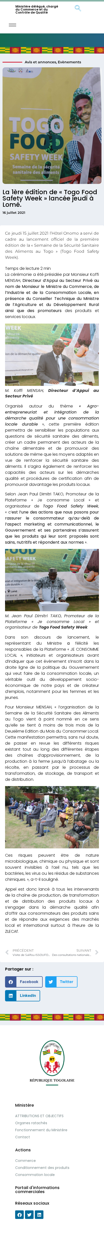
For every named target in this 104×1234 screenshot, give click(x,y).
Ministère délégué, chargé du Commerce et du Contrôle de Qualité (36, 9)
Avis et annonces (40, 62)
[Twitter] (29, 1214)
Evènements (69, 62)
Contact (22, 1137)
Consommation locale (35, 1174)
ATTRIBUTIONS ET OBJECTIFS (39, 1115)
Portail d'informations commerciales (37, 1190)
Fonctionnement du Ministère (41, 1130)
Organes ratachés (31, 1122)
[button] (24, 982)
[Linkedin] (39, 1214)
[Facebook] (19, 1214)
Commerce (25, 1160)
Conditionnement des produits (42, 1167)
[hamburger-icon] (12, 25)
